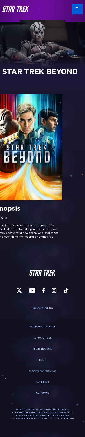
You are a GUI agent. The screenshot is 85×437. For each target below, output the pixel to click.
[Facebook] (43, 290)
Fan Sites (42, 393)
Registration (42, 348)
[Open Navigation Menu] (77, 9)
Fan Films (42, 382)
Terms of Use (42, 337)
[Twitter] (19, 290)
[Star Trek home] (42, 273)
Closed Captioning (42, 371)
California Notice (42, 326)
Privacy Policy (42, 307)
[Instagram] (54, 290)
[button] (15, 9)
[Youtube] (32, 290)
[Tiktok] (66, 290)
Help (42, 359)
